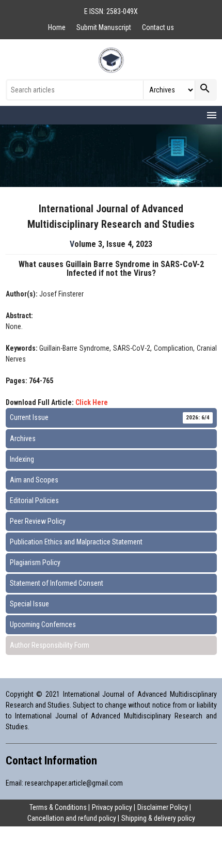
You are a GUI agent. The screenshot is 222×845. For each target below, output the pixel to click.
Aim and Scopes (34, 480)
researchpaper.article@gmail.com (74, 783)
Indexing (22, 459)
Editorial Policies (34, 500)
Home (57, 27)
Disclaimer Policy (162, 807)
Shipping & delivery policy (158, 818)
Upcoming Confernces (43, 624)
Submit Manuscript (104, 27)
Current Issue (110, 417)
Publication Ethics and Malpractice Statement (76, 542)
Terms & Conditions (58, 807)
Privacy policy (112, 807)
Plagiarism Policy (35, 562)
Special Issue (29, 604)
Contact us (158, 27)
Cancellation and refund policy (71, 818)
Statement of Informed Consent (56, 583)
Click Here (91, 402)
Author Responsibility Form (49, 645)
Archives (23, 438)
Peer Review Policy (38, 521)
